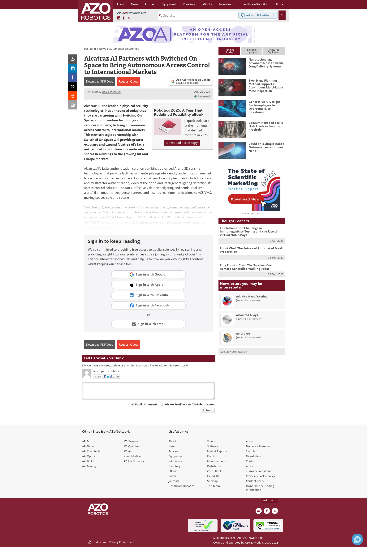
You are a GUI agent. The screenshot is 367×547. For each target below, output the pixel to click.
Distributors (214, 466)
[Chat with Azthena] (357, 539)
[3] (232, 108)
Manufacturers (216, 461)
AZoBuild (88, 461)
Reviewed (204, 96)
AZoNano (88, 446)
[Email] (72, 104)
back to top (268, 500)
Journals (174, 481)
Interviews (175, 461)
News (102, 48)
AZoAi (127, 451)
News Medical (132, 456)
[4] (232, 129)
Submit (208, 410)
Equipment (176, 456)
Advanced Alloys (247, 315)
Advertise (252, 466)
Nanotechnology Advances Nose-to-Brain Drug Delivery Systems (266, 63)
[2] (232, 87)
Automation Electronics (124, 48)
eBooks (173, 471)
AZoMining (89, 466)
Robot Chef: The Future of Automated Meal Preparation (251, 250)
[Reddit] (72, 95)
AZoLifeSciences (133, 461)
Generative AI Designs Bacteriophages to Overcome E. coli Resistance (264, 107)
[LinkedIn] (72, 68)
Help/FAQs (214, 476)
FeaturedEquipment (274, 51)
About (172, 441)
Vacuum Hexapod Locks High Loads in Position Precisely (266, 126)
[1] (232, 66)
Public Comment (146, 404)
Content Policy (255, 481)
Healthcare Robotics (181, 486)
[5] (232, 150)
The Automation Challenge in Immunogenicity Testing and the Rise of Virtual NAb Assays (248, 231)
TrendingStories (229, 51)
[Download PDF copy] (72, 59)
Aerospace (243, 333)
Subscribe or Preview (249, 300)
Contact (251, 461)
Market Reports (217, 451)
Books (172, 476)
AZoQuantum (131, 446)
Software (212, 446)
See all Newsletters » (233, 351)
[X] (72, 86)
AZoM (85, 441)
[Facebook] (72, 77)
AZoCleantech (91, 451)
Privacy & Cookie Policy (260, 476)
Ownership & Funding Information (260, 488)
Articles (173, 451)
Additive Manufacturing (251, 296)
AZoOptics (88, 456)
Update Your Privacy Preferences (113, 542)
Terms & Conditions (258, 471)
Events (211, 456)
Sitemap (212, 481)
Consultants (214, 471)
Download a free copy (182, 143)
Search (250, 451)
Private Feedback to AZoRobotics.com (189, 404)
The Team (213, 486)
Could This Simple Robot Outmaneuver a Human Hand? (266, 147)
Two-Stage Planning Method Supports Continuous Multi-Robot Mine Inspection (266, 86)
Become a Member (258, 446)
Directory (174, 466)
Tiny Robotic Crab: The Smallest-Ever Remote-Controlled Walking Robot (246, 267)
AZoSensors (130, 441)
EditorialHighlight (252, 51)
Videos (211, 441)
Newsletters (253, 456)
